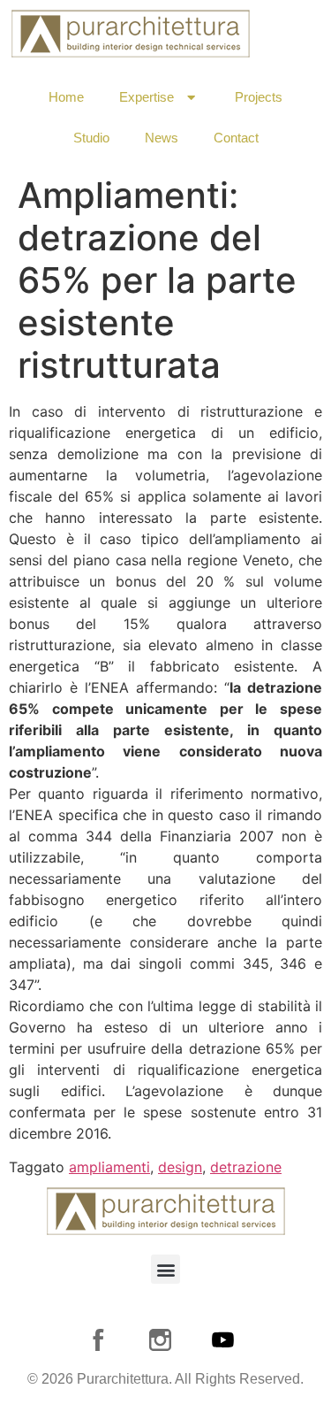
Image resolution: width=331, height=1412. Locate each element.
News (161, 137)
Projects (258, 96)
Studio (91, 137)
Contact (236, 137)
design (180, 1167)
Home (66, 96)
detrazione (246, 1167)
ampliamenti (109, 1167)
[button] (165, 1269)
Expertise (146, 96)
